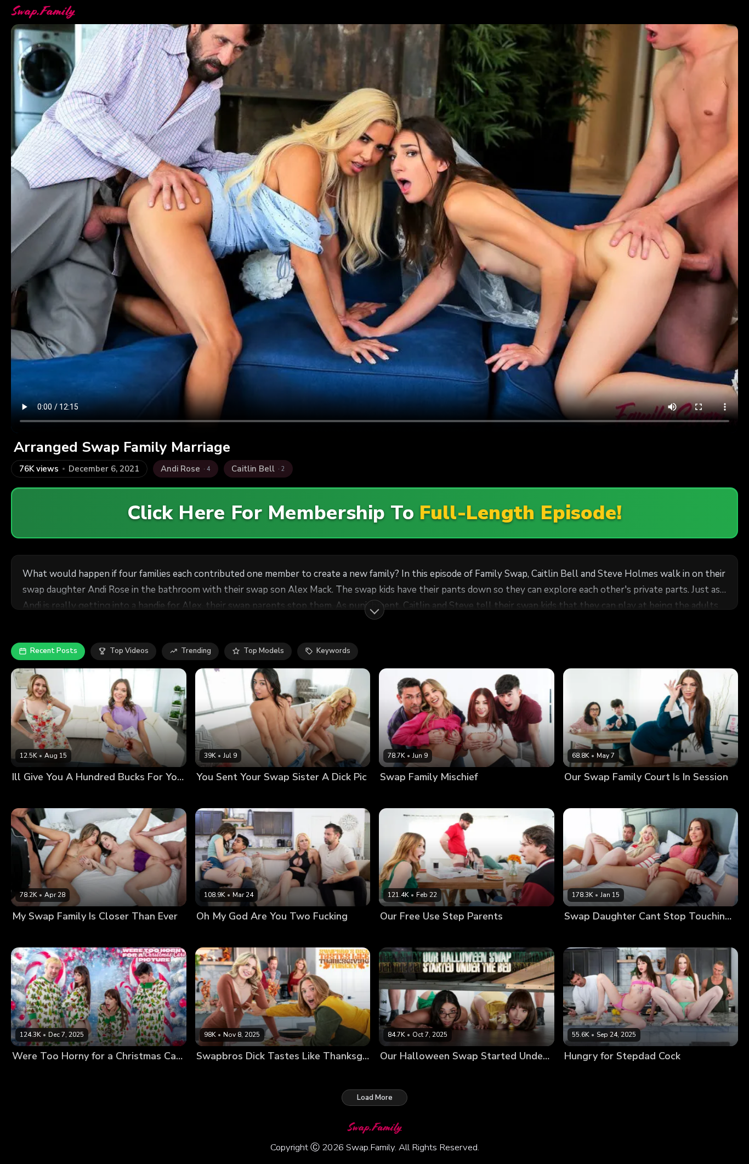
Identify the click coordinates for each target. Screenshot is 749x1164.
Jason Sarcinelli (141, 935)
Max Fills (528, 1074)
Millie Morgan (403, 795)
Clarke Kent (676, 1074)
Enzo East (512, 795)
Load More (375, 1098)
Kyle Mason (327, 1074)
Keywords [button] (333, 651)
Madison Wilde (443, 1074)
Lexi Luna (75, 1074)
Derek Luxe (125, 795)
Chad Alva (113, 1074)
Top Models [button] (263, 651)
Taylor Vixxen (261, 795)
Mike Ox (163, 795)
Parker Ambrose (541, 935)
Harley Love (585, 1074)
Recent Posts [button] (53, 651)
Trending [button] (196, 651)
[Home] (43, 12)
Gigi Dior (248, 1074)
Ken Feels (307, 795)
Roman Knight (351, 795)
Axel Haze (284, 1074)
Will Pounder (716, 795)
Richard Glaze (350, 935)
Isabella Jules (87, 935)
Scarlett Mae (448, 935)
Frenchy (209, 935)
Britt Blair (580, 935)
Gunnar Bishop (676, 935)
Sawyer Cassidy (254, 935)
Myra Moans (401, 935)
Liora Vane (215, 795)
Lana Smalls (33, 1074)
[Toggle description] (374, 610)
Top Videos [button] (129, 651)
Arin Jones (304, 935)
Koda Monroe (587, 795)
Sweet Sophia (77, 795)
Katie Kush (30, 795)
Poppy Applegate (460, 795)
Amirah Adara (36, 935)
